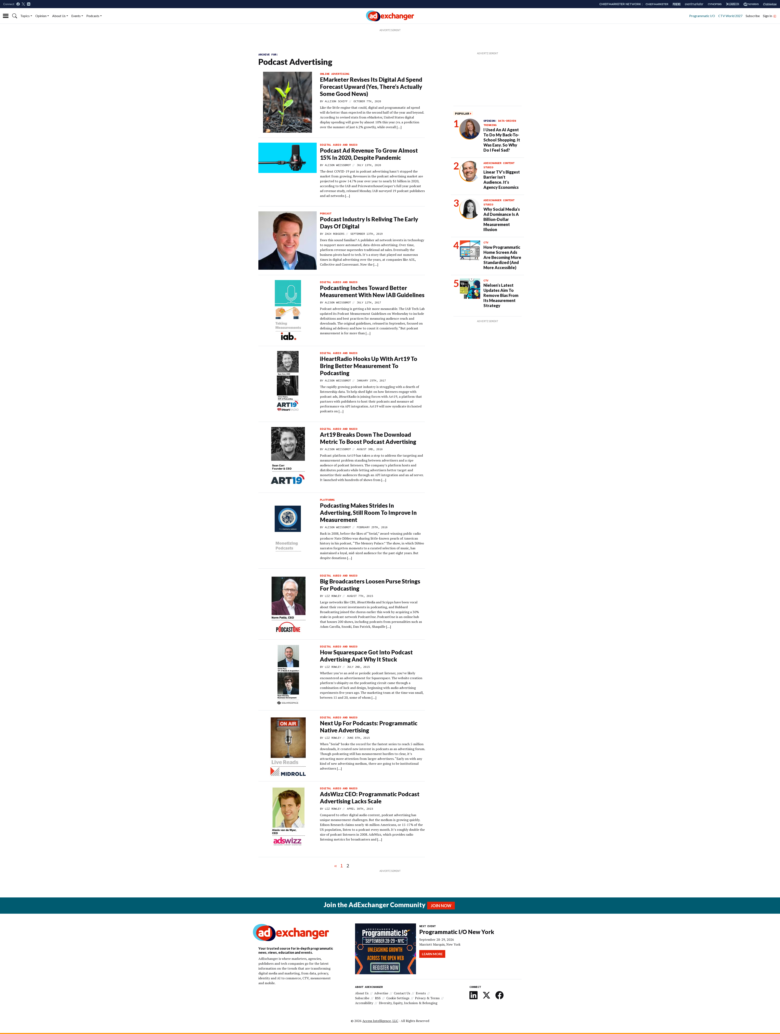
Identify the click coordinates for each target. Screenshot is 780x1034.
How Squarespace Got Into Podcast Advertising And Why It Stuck (366, 656)
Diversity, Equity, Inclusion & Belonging (408, 1003)
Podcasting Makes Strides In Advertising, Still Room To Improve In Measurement (368, 512)
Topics (25, 16)
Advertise (381, 993)
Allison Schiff (336, 101)
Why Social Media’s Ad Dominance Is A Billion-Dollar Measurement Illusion (501, 219)
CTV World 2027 (730, 16)
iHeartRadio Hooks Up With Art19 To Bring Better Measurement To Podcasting (368, 365)
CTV (485, 242)
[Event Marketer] (694, 4)
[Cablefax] (770, 4)
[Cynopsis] (715, 4)
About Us (59, 16)
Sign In (768, 16)
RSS (378, 998)
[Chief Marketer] (657, 4)
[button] (14, 15)
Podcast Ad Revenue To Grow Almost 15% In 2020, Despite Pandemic (369, 154)
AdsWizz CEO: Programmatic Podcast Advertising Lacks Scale (369, 798)
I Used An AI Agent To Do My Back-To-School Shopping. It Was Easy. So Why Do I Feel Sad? (501, 139)
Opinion (41, 16)
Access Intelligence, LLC (380, 1021)
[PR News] (676, 4)
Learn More (432, 954)
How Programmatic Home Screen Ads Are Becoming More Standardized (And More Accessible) (502, 257)
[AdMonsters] (751, 4)
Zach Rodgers (334, 234)
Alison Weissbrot (338, 165)
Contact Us (402, 993)
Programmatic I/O (702, 16)
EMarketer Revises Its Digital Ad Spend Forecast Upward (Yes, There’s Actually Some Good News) (371, 86)
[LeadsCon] (732, 4)
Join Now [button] (441, 905)
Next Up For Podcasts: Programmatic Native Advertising (368, 727)
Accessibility (364, 1003)
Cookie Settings (397, 998)
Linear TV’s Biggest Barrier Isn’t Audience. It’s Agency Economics (501, 179)
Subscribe (753, 16)
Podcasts (92, 16)
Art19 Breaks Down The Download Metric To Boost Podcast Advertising (368, 438)
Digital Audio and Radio (338, 145)
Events (76, 16)
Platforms (327, 500)
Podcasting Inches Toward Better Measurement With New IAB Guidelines (372, 291)
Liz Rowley (333, 596)
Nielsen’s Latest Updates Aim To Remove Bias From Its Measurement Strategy (500, 295)
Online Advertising (334, 74)
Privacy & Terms (427, 998)
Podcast (325, 213)
